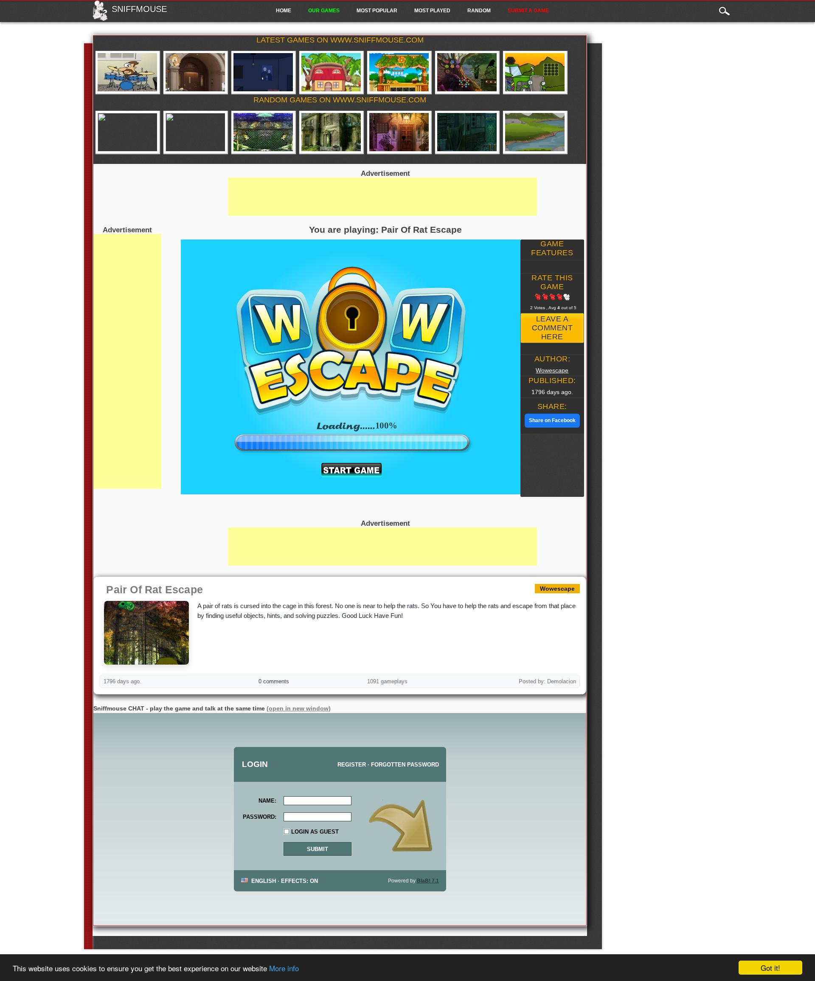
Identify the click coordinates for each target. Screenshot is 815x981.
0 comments (274, 681)
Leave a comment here (552, 328)
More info (284, 968)
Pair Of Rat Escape (154, 589)
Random (479, 11)
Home (283, 11)
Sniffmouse (139, 9)
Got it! (770, 967)
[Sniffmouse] (100, 18)
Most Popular (377, 11)
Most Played (432, 11)
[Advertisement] (127, 361)
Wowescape (552, 370)
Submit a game (528, 11)
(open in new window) (299, 708)
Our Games (324, 11)
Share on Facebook (552, 420)
